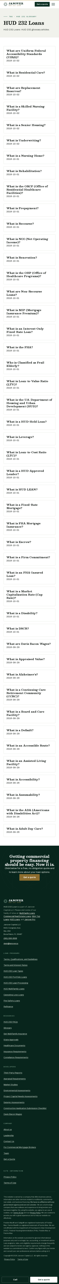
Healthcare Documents (14, 1045)
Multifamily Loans (27, 913)
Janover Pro (29, 920)
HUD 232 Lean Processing (16, 983)
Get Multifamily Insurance (15, 1034)
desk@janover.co (11, 943)
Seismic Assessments (14, 1102)
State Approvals (11, 1040)
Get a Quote (9, 1159)
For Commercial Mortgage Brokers (20, 1147)
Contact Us (9, 1141)
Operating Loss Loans (14, 995)
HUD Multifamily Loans (14, 989)
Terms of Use (10, 1183)
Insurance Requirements (15, 1051)
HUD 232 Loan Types (13, 971)
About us (8, 1129)
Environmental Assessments (17, 1090)
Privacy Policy (10, 1177)
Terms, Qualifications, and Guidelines (20, 959)
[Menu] (53, 4)
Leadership (9, 1135)
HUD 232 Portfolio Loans (15, 977)
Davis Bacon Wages (13, 1114)
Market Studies (11, 1085)
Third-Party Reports (13, 1073)
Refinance (8, 1006)
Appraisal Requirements (15, 1079)
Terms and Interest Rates (15, 965)
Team (6, 1153)
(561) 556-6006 (10, 938)
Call (15, 1280)
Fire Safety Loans (12, 1001)
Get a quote (42, 4)
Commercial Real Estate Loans (17, 916)
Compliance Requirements (16, 1057)
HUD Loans (15, 920)
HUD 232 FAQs (11, 1022)
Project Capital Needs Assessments (20, 1096)
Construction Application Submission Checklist (25, 1108)
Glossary (8, 1028)
